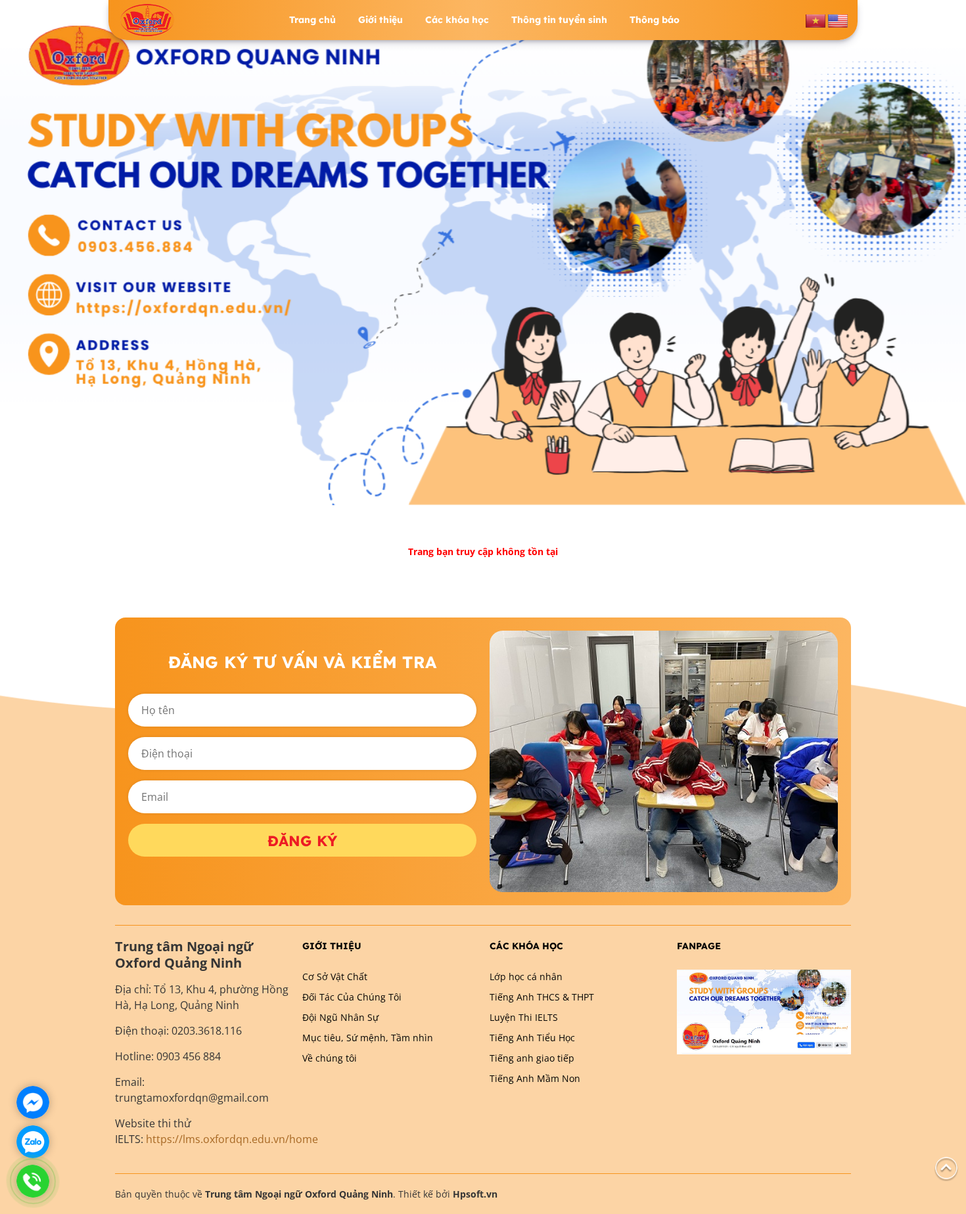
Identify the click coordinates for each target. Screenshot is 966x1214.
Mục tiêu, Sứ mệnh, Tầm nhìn (367, 1037)
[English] (838, 19)
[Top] (946, 1167)
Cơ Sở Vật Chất (334, 976)
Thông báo (654, 20)
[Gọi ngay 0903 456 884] (32, 1181)
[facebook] (764, 1010)
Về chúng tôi (329, 1058)
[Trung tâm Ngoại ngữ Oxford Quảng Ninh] (147, 20)
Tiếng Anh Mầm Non (535, 1078)
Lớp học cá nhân (526, 976)
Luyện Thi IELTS (524, 1017)
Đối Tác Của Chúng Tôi (352, 997)
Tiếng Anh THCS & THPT (542, 997)
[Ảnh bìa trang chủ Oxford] (483, 251)
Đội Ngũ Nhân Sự (340, 1017)
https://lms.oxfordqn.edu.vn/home (232, 1139)
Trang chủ (312, 20)
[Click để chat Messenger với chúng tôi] (32, 1102)
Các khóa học (457, 20)
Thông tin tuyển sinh (559, 20)
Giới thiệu (380, 20)
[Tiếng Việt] (815, 19)
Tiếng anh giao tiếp (532, 1058)
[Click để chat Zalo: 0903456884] (32, 1141)
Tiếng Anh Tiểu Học (532, 1037)
